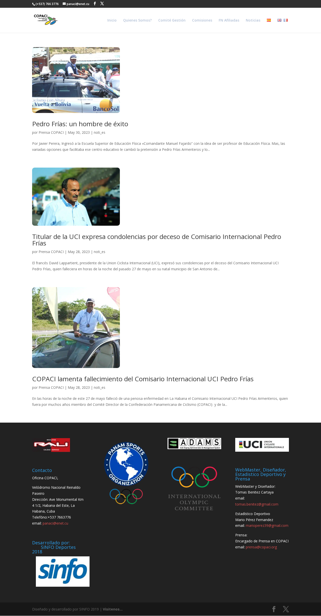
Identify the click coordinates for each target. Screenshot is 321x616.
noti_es (99, 132)
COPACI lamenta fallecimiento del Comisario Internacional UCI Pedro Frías (143, 378)
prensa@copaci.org (261, 547)
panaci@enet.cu (55, 523)
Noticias (253, 21)
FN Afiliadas (229, 21)
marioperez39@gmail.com (267, 525)
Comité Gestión (172, 21)
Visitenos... (113, 609)
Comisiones (202, 21)
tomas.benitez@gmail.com (256, 504)
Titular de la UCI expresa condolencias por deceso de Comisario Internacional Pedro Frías (156, 240)
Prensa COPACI (51, 132)
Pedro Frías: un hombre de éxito (80, 123)
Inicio (112, 21)
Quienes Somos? (137, 21)
